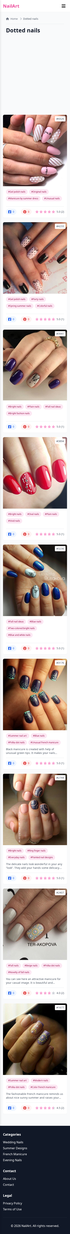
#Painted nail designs (42, 857)
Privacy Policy (12, 1203)
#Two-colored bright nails (21, 628)
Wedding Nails (13, 1142)
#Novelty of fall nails (18, 972)
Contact (8, 1185)
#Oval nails (33, 514)
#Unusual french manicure (44, 742)
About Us (9, 1179)
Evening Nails (12, 1160)
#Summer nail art (17, 735)
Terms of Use (12, 1209)
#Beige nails (31, 965)
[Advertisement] (35, 75)
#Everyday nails (16, 857)
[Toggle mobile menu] (63, 6)
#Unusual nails (52, 198)
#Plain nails (33, 406)
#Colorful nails (44, 305)
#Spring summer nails (19, 305)
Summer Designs (15, 1148)
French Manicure (15, 1154)
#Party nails (37, 299)
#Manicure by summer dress (23, 198)
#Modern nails (40, 1080)
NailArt (11, 6)
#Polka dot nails (16, 742)
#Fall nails (13, 965)
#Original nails (38, 191)
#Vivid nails (14, 520)
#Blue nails (35, 621)
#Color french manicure (43, 1087)
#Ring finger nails (36, 850)
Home (14, 18)
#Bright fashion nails (19, 413)
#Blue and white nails (19, 635)
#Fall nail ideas (53, 406)
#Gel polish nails (16, 191)
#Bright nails (14, 406)
